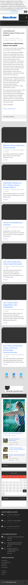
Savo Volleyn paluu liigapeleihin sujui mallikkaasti (10, 305)
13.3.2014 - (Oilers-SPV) (13, 526)
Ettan (23, 57)
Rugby (11, 451)
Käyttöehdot (4, 560)
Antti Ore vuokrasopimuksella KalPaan (15, 537)
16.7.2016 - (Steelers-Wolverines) (14, 439)
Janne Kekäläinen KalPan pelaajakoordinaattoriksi (14, 543)
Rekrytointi (4, 565)
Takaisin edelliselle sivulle (9, 108)
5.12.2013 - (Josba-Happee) (14, 520)
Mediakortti (4, 564)
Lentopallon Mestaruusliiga (17, 150)
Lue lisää (5, 160)
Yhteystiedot (5, 567)
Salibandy (11, 516)
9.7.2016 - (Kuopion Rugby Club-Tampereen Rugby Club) (17, 448)
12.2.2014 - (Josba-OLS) (13, 514)
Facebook (4, 570)
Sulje (26, 11)
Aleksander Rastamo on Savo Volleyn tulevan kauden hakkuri (12, 185)
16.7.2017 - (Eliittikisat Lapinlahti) (12, 433)
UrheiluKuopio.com (10, 582)
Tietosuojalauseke (6, 562)
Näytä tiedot (20, 9)
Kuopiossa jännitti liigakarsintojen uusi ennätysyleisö (13, 550)
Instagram (4, 572)
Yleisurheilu (7, 435)
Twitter (3, 574)
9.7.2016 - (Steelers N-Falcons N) (17, 455)
